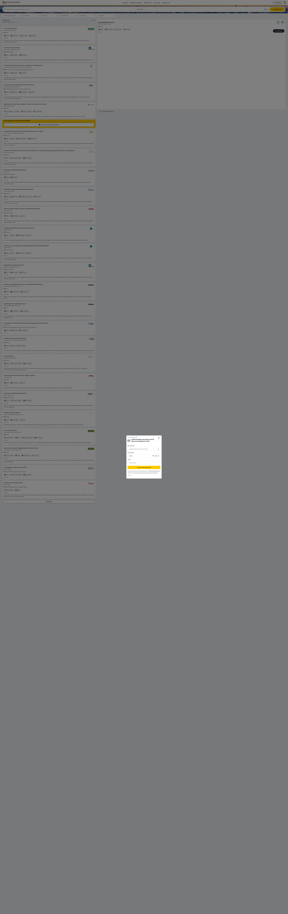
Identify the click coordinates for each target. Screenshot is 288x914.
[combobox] (143, 449)
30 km (156, 456)
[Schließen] (158, 438)
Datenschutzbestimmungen (154, 470)
